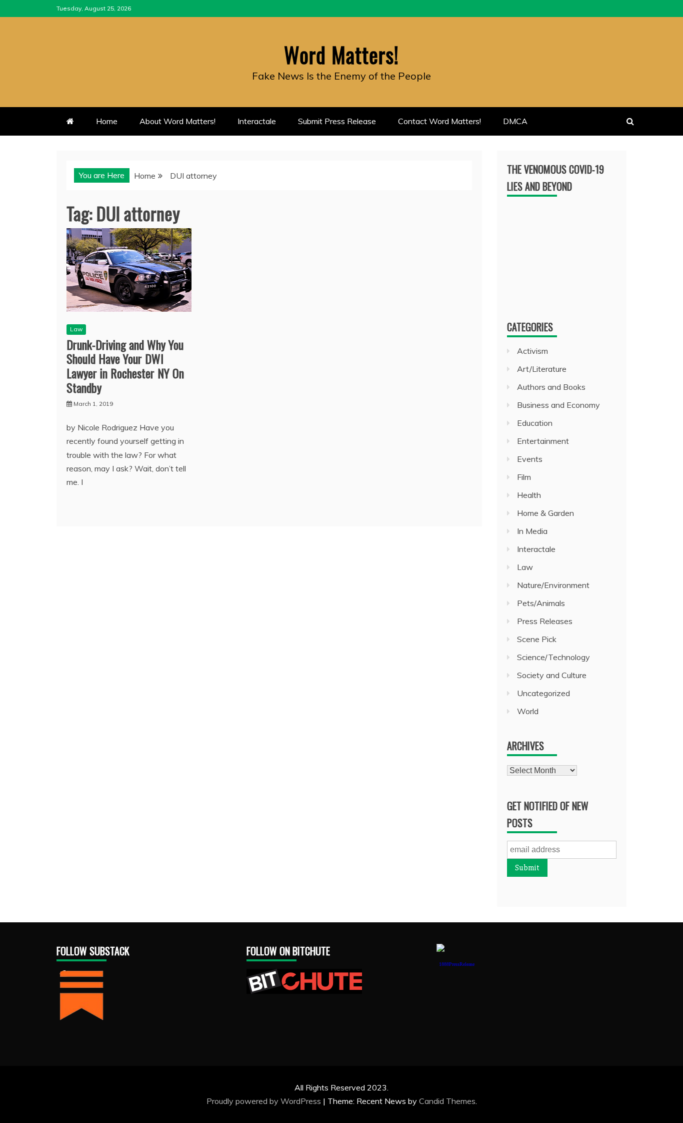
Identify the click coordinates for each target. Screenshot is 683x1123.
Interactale (257, 121)
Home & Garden (545, 513)
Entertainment (543, 441)
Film (524, 477)
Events (529, 459)
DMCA (515, 121)
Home (107, 121)
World (527, 711)
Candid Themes (447, 1101)
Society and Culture (551, 675)
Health (529, 495)
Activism (532, 351)
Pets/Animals (541, 603)
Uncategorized (543, 693)
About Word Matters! (178, 121)
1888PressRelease (456, 964)
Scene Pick (536, 639)
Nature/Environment (553, 585)
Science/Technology (553, 657)
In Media (532, 531)
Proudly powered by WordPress (264, 1101)
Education (534, 423)
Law (76, 329)
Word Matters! (341, 54)
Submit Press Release (337, 121)
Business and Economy (558, 405)
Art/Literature (541, 369)
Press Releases (544, 621)
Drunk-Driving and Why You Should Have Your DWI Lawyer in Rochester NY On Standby (125, 365)
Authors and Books (551, 387)
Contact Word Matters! (439, 121)
